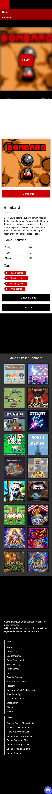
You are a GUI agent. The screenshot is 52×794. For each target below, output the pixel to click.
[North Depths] (37, 444)
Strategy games (17, 283)
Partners (11, 686)
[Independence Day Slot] (37, 515)
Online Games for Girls (17, 740)
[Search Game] (47, 5)
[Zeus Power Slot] (14, 538)
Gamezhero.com (34, 622)
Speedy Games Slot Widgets (20, 723)
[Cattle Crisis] (14, 444)
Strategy (11, 707)
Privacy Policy (13, 664)
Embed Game (28, 297)
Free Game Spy (14, 694)
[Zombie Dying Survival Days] (14, 491)
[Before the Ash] (14, 468)
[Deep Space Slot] (37, 561)
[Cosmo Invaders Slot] (37, 538)
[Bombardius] (14, 374)
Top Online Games (15, 699)
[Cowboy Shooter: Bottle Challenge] (37, 397)
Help (9, 673)
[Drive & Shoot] (14, 421)
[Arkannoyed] (14, 397)
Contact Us (12, 652)
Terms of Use (13, 669)
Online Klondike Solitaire (18, 749)
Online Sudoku (14, 753)
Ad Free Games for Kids (18, 727)
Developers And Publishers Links (22, 690)
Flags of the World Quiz (18, 732)
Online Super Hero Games (19, 736)
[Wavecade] (37, 421)
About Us (11, 647)
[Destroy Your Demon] (37, 374)
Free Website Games (17, 681)
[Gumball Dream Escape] (37, 491)
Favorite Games (14, 677)
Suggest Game (14, 656)
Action (10, 711)
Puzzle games (16, 273)
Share (28, 307)
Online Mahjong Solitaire (18, 744)
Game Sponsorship (16, 660)
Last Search (12, 703)
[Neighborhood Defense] (14, 515)
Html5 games (16, 289)
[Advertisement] (26, 118)
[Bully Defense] (37, 468)
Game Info (28, 193)
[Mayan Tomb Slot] (14, 561)
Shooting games (17, 278)
